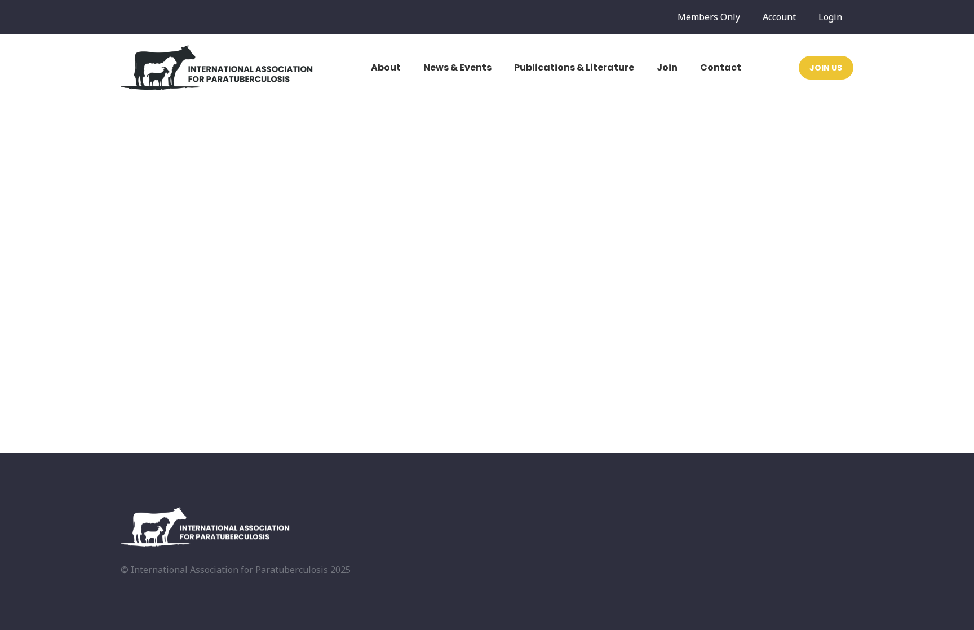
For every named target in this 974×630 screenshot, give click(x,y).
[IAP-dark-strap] (217, 67)
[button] (406, 68)
